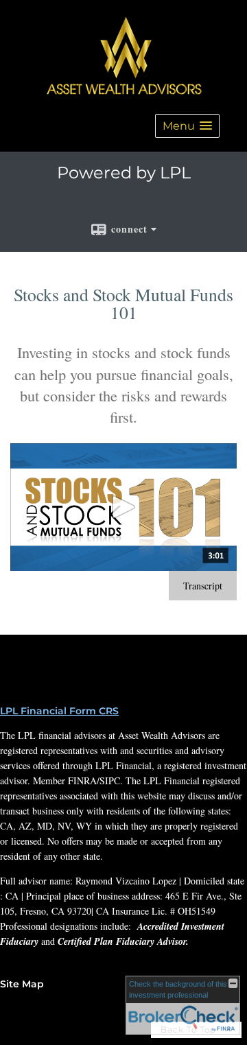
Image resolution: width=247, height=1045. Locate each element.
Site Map (22, 984)
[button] (187, 126)
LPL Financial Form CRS (59, 711)
